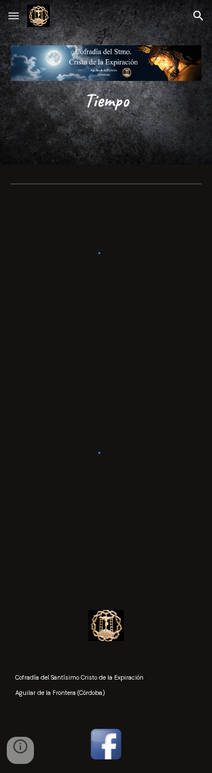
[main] (106, 100)
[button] (13, 15)
